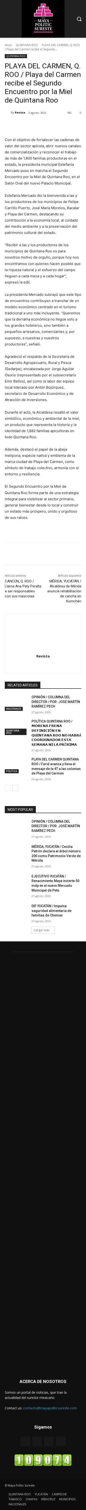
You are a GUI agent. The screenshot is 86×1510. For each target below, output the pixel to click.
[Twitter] (35, 125)
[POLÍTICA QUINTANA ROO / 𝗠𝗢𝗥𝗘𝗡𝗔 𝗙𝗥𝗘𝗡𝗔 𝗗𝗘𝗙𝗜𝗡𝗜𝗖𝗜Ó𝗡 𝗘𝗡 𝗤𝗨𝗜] (16, 727)
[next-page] (15, 788)
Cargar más (41, 930)
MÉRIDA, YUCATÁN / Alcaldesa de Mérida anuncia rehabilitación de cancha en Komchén (64, 591)
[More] (69, 125)
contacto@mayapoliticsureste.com (50, 1408)
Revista (20, 112)
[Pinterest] (46, 125)
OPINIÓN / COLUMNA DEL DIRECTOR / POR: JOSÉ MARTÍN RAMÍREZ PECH (56, 701)
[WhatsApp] (57, 125)
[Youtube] (60, 1441)
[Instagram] (43, 664)
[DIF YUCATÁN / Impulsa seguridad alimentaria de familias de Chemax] (16, 912)
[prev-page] (8, 788)
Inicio (8, 45)
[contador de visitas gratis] (43, 1465)
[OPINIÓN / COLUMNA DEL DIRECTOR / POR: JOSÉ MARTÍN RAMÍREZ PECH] (16, 703)
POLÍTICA (11, 771)
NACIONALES (13, 708)
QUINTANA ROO (27, 45)
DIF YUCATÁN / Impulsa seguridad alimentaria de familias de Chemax (51, 910)
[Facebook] (24, 125)
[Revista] (8, 112)
